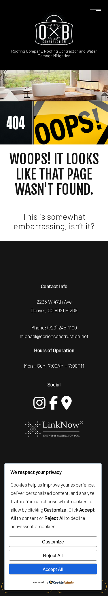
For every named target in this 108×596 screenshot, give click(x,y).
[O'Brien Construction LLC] (54, 28)
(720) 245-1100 (62, 327)
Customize (53, 541)
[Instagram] (39, 403)
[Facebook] (53, 403)
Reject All (53, 555)
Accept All (53, 569)
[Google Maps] (66, 403)
